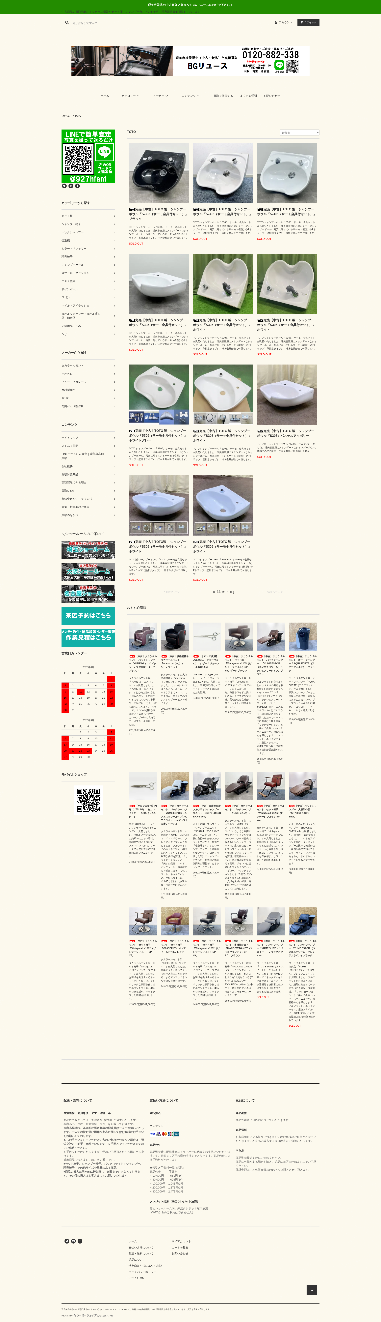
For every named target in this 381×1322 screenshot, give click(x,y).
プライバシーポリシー (142, 1272)
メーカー (158, 95)
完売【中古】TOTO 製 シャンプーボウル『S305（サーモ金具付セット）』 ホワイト (223, 324)
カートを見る (180, 1247)
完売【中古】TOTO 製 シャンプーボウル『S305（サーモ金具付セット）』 (158, 322)
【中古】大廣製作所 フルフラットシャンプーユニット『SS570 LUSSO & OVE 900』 (207, 811)
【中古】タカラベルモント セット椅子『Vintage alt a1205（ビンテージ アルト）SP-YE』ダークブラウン (239, 663)
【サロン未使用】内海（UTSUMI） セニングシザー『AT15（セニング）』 (143, 811)
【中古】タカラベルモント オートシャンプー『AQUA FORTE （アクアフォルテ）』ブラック (303, 663)
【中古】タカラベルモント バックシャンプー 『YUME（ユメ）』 (239, 809)
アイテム (310, 22)
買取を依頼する (223, 95)
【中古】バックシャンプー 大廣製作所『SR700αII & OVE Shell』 (303, 811)
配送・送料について (141, 1253)
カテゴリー (129, 95)
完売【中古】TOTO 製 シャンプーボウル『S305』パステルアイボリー (285, 433)
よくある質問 (248, 95)
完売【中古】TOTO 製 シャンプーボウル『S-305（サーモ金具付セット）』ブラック (158, 214)
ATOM (140, 1278)
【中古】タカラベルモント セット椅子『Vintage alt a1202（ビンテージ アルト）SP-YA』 (271, 813)
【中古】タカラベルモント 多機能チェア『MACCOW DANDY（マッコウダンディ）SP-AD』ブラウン (239, 948)
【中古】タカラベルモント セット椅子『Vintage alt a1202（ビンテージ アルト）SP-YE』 (143, 948)
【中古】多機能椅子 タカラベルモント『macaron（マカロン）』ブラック (175, 661)
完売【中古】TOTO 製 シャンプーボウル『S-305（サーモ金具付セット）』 (222, 212)
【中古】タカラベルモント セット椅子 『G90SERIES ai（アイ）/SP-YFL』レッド (175, 946)
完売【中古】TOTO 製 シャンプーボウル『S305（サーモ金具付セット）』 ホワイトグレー (159, 435)
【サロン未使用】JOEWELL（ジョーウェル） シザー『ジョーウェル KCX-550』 (206, 661)
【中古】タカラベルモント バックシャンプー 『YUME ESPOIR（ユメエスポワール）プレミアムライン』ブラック (303, 948)
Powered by (67, 1316)
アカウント (285, 22)
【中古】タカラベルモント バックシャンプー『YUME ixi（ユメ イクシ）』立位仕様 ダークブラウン (143, 663)
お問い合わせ (272, 95)
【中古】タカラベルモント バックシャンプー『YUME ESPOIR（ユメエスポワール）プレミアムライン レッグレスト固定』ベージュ (175, 815)
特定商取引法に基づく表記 (145, 1265)
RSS (131, 1278)
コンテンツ (189, 95)
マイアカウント (181, 1241)
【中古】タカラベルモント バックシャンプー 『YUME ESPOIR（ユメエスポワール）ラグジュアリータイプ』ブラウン (271, 665)
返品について (137, 1259)
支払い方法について (141, 1247)
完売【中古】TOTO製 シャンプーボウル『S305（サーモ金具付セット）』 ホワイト (159, 546)
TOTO (78, 115)
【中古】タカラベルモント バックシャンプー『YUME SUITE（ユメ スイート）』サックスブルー (271, 948)
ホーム (105, 95)
